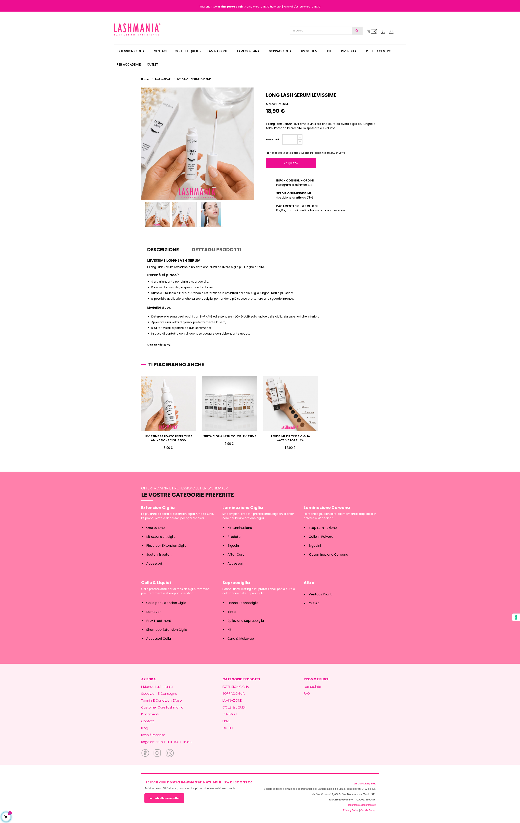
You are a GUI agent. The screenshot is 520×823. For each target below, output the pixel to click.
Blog (144, 728)
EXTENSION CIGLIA (235, 686)
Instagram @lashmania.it (294, 185)
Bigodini (233, 545)
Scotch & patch (158, 554)
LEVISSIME (282, 104)
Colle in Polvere (321, 536)
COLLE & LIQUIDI (234, 707)
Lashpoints (312, 686)
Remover (153, 611)
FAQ (307, 693)
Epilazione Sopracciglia (246, 620)
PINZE (226, 721)
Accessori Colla (158, 638)
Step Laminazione (323, 527)
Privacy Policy (351, 810)
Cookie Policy (368, 810)
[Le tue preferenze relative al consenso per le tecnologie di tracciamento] (516, 617)
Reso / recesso (153, 735)
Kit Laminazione (240, 527)
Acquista (291, 163)
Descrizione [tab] (163, 249)
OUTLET (228, 728)
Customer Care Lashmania (162, 707)
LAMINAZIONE (232, 700)
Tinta (232, 611)
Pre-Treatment (158, 620)
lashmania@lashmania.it (362, 804)
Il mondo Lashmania (157, 686)
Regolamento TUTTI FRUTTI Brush (166, 742)
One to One (155, 527)
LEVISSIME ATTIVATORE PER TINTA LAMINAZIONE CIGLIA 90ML (169, 438)
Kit (230, 629)
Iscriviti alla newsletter (164, 798)
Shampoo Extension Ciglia (166, 629)
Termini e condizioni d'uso (161, 700)
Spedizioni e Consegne (159, 693)
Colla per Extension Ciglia (166, 603)
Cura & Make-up (241, 638)
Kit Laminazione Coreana (328, 554)
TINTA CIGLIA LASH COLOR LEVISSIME (229, 436)
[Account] (383, 32)
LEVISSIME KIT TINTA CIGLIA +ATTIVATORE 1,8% (290, 438)
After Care (236, 554)
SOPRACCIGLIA (233, 693)
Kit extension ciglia (161, 536)
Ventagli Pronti (320, 594)
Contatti (147, 721)
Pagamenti (150, 714)
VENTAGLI (229, 714)
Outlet (314, 603)
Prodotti (234, 536)
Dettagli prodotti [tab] (216, 249)
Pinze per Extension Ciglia (166, 545)
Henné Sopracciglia (243, 603)
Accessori (154, 563)
